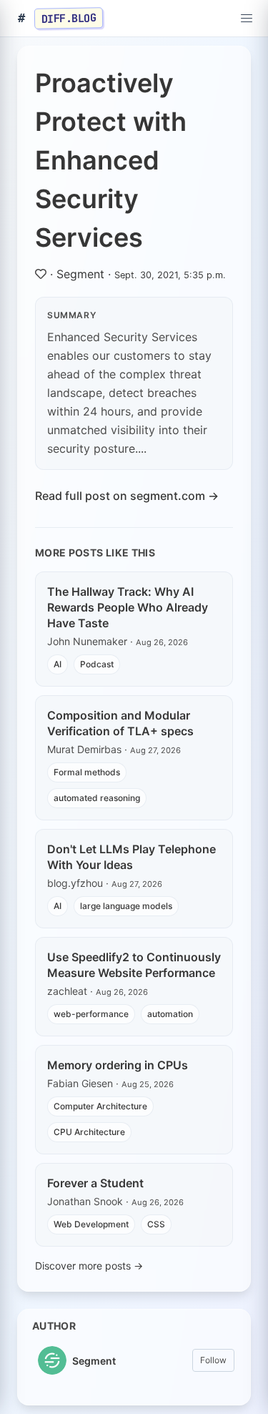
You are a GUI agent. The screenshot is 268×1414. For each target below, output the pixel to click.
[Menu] (246, 18)
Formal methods (87, 772)
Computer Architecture (100, 1106)
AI (57, 664)
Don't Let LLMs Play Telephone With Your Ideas (131, 857)
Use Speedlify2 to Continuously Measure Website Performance (134, 965)
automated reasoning (97, 797)
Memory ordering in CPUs (117, 1065)
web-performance (91, 1013)
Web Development (91, 1224)
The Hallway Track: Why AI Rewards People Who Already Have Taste (127, 607)
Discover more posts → (89, 1266)
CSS (156, 1224)
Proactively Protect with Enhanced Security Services (111, 160)
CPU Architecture (89, 1131)
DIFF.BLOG (68, 18)
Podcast (97, 664)
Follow (213, 1360)
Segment (80, 274)
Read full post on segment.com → (127, 495)
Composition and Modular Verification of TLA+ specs (120, 723)
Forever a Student (95, 1183)
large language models (126, 905)
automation (170, 1013)
